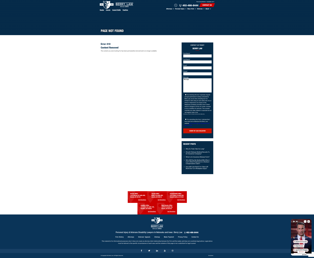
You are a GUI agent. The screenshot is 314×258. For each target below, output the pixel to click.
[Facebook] (141, 251)
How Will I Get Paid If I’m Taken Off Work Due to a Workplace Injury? (197, 167)
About (207, 9)
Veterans (200, 9)
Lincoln (108, 10)
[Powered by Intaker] (304, 254)
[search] (175, 5)
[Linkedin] (157, 251)
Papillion (125, 10)
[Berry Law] (116, 5)
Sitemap (157, 237)
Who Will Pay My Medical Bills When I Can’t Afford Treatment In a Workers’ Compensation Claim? (198, 161)
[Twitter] (149, 251)
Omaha (102, 10)
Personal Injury (179, 9)
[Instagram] (172, 251)
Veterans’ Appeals (144, 237)
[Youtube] (165, 251)
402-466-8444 (190, 5)
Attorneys (169, 9)
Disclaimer (210, 255)
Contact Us (207, 5)
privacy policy (193, 123)
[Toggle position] (305, 221)
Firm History (119, 237)
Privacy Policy (182, 237)
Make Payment (169, 237)
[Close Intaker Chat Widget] (308, 221)
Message (185, 77)
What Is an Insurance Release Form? (198, 157)
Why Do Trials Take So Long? (195, 149)
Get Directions (142, 200)
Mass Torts (190, 9)
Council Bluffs (116, 10)
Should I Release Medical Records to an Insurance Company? (198, 153)
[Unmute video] (294, 221)
